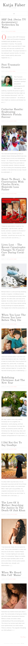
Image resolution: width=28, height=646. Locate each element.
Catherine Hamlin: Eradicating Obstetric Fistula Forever (12, 113)
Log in (22, 643)
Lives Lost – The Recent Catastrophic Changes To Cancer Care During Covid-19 (13, 250)
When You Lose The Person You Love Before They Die (13, 318)
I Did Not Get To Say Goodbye (11, 444)
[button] (14, 13)
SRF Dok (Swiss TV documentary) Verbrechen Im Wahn (13, 23)
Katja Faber (14, 5)
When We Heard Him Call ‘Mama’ (11, 574)
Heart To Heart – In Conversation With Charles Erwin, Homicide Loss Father (13, 184)
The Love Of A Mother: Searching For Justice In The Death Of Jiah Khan (13, 506)
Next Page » (24, 637)
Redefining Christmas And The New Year (13, 380)
